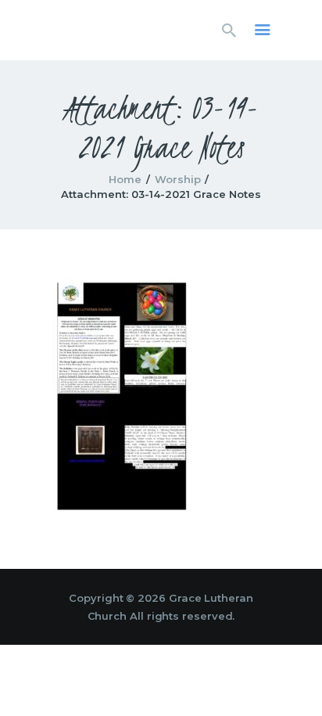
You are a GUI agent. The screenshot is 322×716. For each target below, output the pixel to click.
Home (125, 179)
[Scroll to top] (295, 678)
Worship (178, 179)
